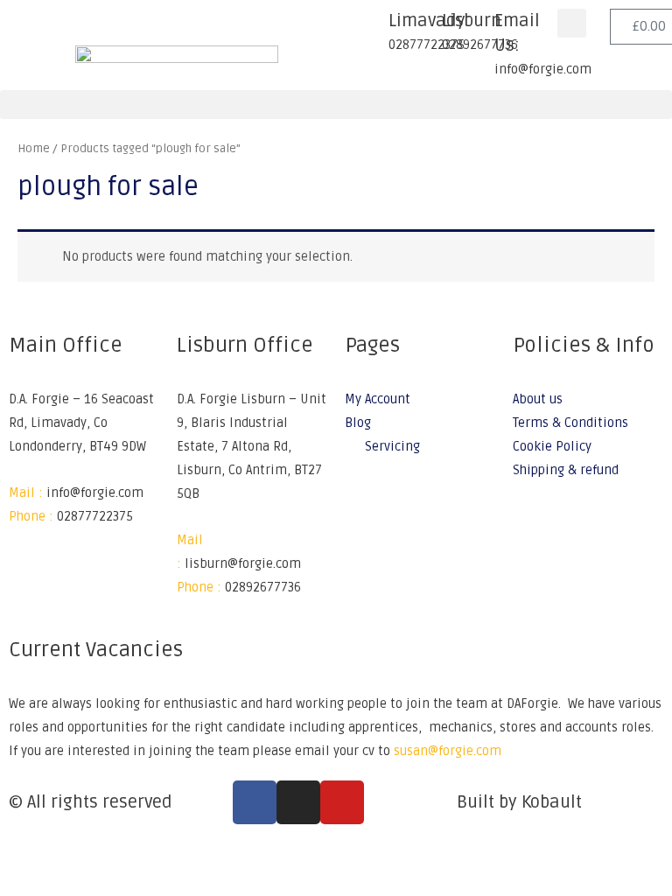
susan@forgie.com (447, 751)
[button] (571, 23)
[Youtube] (342, 802)
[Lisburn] (420, 30)
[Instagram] (298, 802)
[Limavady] (366, 30)
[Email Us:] (472, 30)
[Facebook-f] (254, 802)
